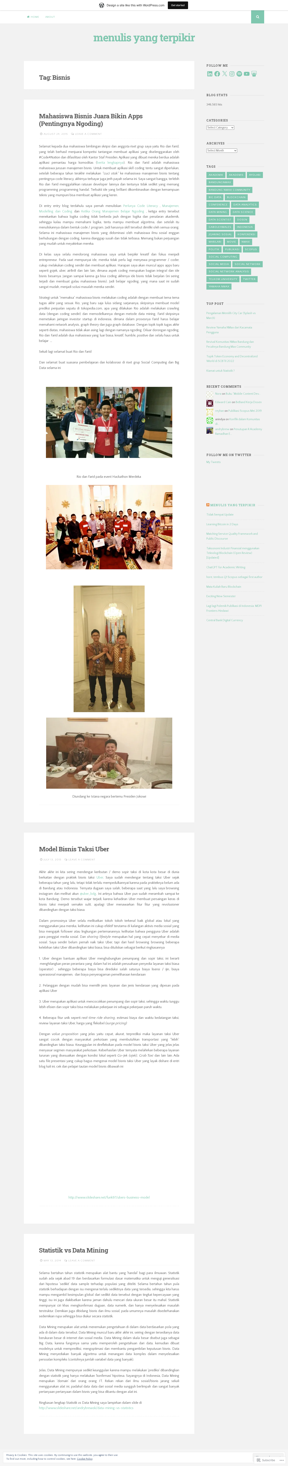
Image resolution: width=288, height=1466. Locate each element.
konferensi (246, 234)
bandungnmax (220, 182)
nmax (246, 241)
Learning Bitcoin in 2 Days (222, 524)
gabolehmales (220, 226)
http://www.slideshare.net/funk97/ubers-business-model (109, 1197)
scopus (251, 249)
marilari (215, 241)
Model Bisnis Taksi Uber (74, 849)
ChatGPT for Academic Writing (225, 567)
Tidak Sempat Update (220, 514)
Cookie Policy (85, 1459)
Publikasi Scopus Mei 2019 (245, 411)
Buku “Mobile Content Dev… (243, 394)
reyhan (219, 411)
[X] (224, 73)
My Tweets (213, 462)
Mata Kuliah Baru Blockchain (223, 587)
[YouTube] (246, 73)
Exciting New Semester (221, 596)
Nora (218, 394)
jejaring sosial (220, 234)
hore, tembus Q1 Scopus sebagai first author (234, 577)
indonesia (245, 226)
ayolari (255, 174)
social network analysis (229, 271)
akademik (216, 174)
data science (243, 212)
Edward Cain (223, 402)
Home (35, 16)
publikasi (232, 249)
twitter (249, 279)
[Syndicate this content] (207, 505)
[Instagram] (232, 73)
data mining (218, 212)
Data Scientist (220, 219)
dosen (242, 219)
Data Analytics (245, 204)
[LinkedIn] (209, 73)
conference (218, 204)
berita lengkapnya (110, 163)
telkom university (223, 279)
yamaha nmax (219, 286)
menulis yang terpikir (144, 37)
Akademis (236, 174)
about (50, 16)
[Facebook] (217, 73)
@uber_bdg (88, 894)
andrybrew (222, 429)
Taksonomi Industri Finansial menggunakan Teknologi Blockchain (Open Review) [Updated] (232, 553)
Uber (99, 877)
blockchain (236, 197)
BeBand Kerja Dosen (249, 402)
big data (215, 197)
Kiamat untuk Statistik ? (220, 371)
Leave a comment (88, 133)
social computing (223, 256)
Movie (231, 241)
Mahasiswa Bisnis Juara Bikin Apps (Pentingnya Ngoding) (91, 120)
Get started (178, 5)
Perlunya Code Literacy (140, 206)
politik (214, 249)
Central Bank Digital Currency (224, 620)
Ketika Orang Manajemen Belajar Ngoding (112, 211)
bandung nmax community (229, 189)
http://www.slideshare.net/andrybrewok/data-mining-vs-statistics (86, 1408)
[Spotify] (239, 73)
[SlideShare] (254, 73)
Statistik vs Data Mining (73, 1250)
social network (248, 264)
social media (219, 264)
